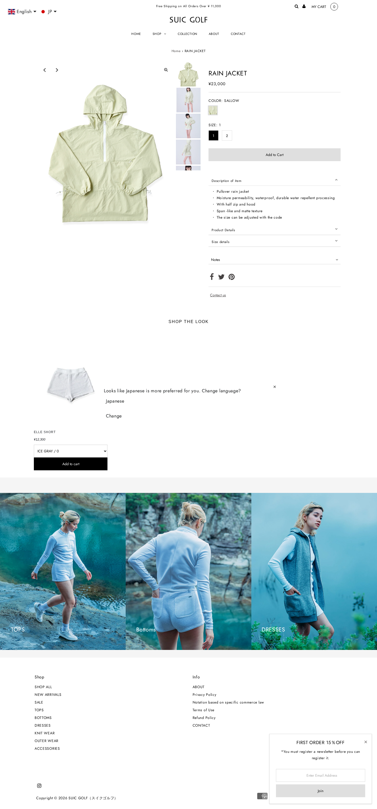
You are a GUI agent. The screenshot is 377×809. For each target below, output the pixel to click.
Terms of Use (203, 710)
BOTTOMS (43, 717)
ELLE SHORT (45, 432)
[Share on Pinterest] (232, 278)
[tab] (275, 180)
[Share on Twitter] (221, 278)
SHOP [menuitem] (157, 34)
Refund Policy (204, 717)
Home (176, 50)
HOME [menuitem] (136, 34)
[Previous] (44, 69)
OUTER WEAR (46, 740)
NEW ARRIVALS (48, 694)
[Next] (57, 69)
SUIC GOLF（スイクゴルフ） (93, 798)
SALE (39, 702)
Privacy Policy (204, 694)
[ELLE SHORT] (70, 378)
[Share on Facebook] (212, 278)
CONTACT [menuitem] (238, 34)
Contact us (218, 295)
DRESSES (43, 725)
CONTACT (201, 725)
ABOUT (199, 686)
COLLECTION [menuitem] (187, 34)
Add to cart (70, 463)
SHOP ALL (43, 686)
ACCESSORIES (47, 748)
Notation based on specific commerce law (228, 702)
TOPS (39, 710)
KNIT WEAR (45, 733)
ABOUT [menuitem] (214, 34)
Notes (215, 259)
